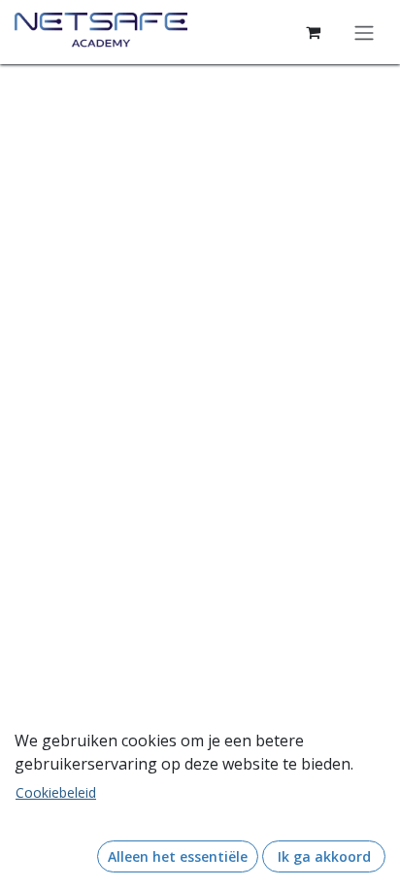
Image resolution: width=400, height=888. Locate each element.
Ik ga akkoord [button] (324, 856)
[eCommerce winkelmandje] (312, 32)
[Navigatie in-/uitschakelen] (364, 32)
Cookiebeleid (56, 792)
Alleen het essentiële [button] (178, 856)
